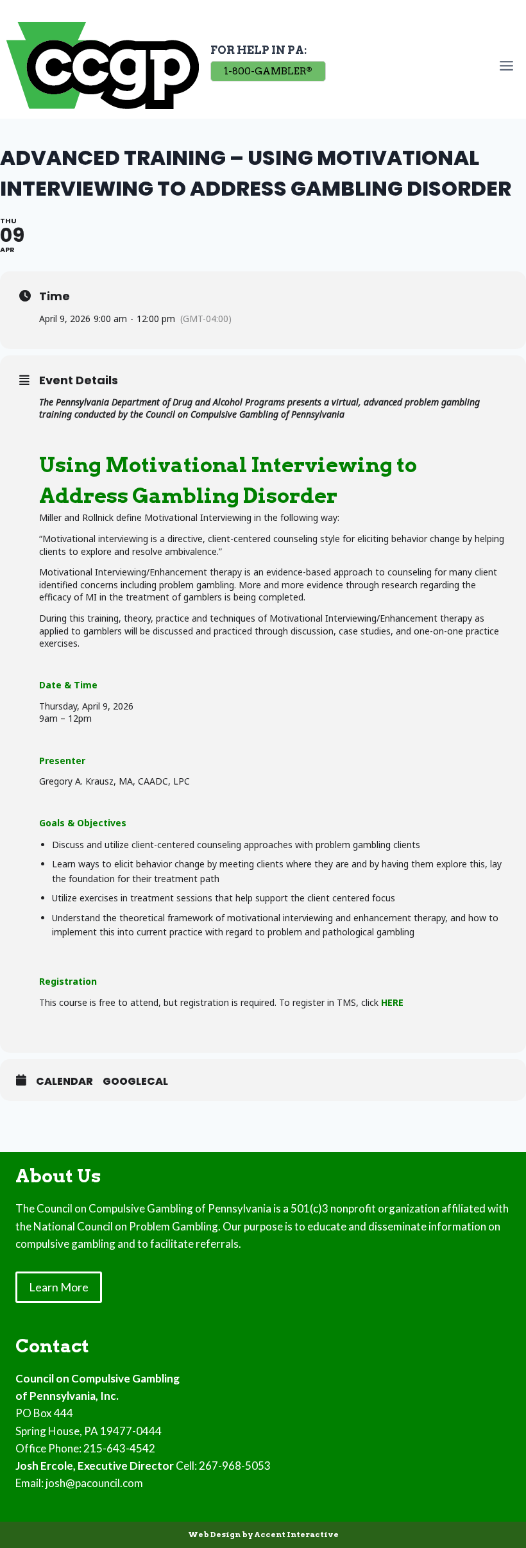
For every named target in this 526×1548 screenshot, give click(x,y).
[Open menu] (509, 65)
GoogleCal (135, 1081)
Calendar (64, 1081)
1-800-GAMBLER (268, 71)
